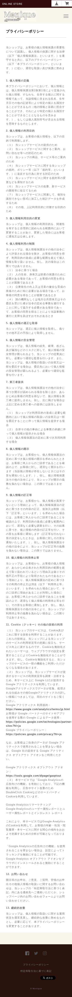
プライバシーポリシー (36, 964)
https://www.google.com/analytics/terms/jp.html (38, 709)
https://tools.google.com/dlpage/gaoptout (33, 775)
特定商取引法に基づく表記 (36, 971)
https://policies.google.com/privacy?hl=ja (34, 734)
